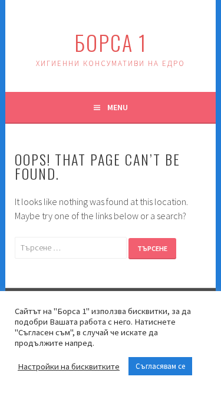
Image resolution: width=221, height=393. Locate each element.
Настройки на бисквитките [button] (69, 366)
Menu (117, 107)
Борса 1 (110, 42)
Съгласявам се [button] (160, 366)
